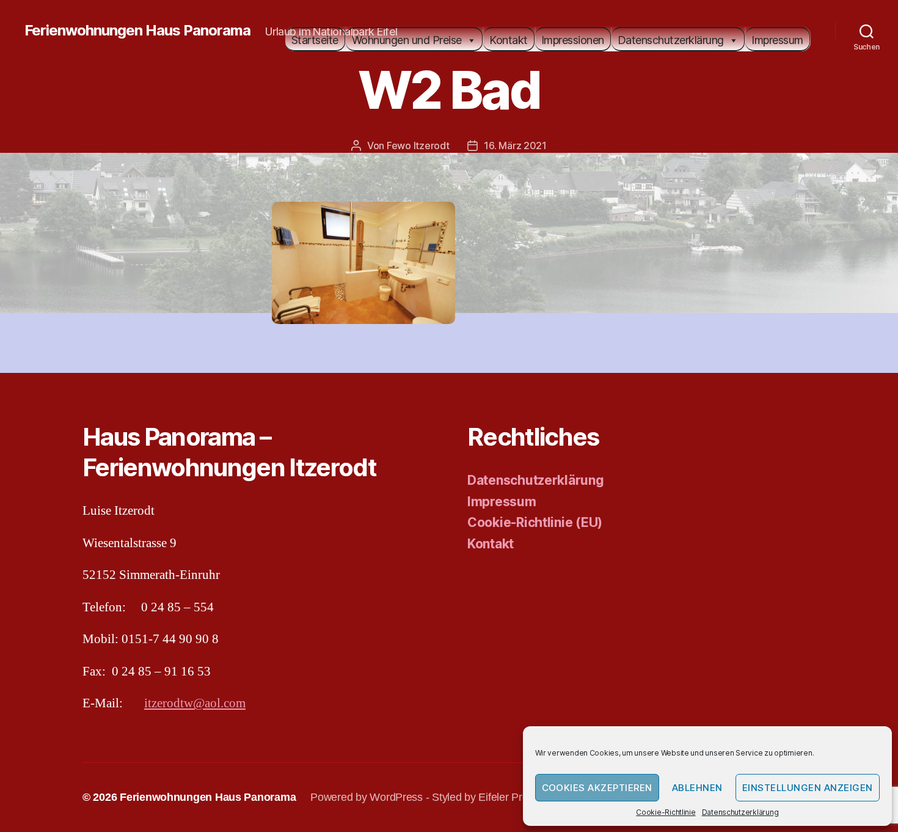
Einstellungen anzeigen (807, 787)
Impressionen (572, 40)
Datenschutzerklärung (740, 812)
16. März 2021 (515, 145)
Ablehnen (697, 787)
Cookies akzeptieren (597, 787)
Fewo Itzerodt (418, 145)
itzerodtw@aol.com (195, 703)
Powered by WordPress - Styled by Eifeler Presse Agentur (447, 797)
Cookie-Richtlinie (665, 812)
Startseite (314, 40)
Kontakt (508, 40)
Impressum (777, 40)
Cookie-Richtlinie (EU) (534, 522)
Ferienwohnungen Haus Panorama (137, 30)
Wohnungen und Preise (407, 40)
